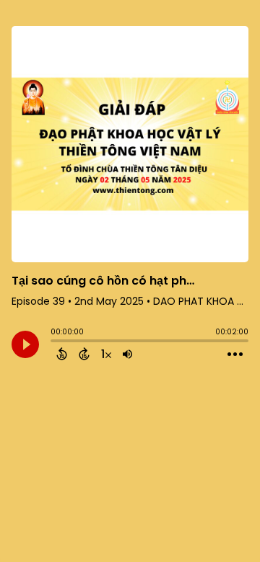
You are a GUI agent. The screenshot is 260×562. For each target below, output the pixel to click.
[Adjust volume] (127, 353)
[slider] (54, 342)
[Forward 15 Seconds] (84, 353)
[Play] (25, 344)
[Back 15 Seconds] (62, 353)
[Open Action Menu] (235, 354)
